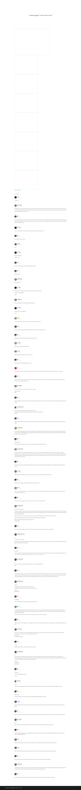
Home (48, 4)
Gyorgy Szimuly (20, 505)
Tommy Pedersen (20, 407)
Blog (52, 4)
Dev (18, 216)
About (70, 4)
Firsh (18, 196)
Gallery (56, 4)
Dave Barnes (19, 629)
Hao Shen (19, 227)
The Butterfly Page (63, 4)
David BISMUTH (20, 651)
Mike (18, 606)
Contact (74, 4)
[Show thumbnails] (17, 190)
